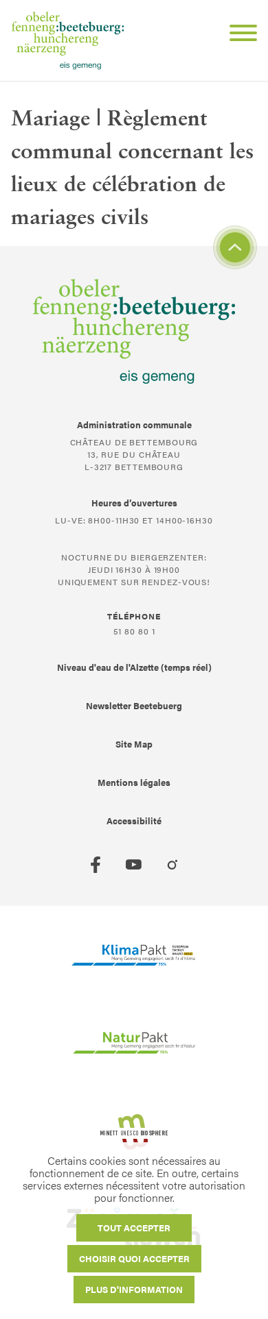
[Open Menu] (238, 35)
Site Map (134, 743)
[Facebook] (95, 864)
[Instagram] (172, 864)
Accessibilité (134, 820)
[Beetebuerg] (67, 40)
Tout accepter (134, 1227)
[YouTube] (134, 864)
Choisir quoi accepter (134, 1258)
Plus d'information (134, 1289)
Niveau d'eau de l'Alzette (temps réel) (134, 667)
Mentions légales (134, 782)
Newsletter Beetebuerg (134, 705)
